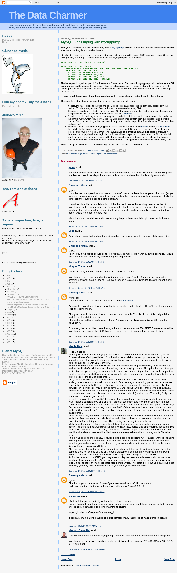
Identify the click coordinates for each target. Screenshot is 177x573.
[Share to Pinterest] (124, 150)
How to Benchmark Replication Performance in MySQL (28, 355)
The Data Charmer (48, 15)
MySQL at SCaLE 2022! (13, 373)
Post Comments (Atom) (87, 565)
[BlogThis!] (114, 150)
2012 (8, 323)
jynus (72, 167)
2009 (8, 331)
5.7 (68, 154)
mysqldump (101, 154)
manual (144, 126)
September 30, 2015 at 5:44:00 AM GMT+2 (86, 492)
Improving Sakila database (18, 302)
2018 (8, 278)
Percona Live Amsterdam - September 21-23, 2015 (28, 299)
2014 (8, 317)
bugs (80, 154)
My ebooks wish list (11, 106)
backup (74, 154)
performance (112, 154)
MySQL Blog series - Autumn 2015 (18, 40)
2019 (8, 275)
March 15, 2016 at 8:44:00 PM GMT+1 (85, 526)
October (11, 292)
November (12, 289)
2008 (8, 334)
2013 (8, 320)
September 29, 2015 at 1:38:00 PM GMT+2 (86, 342)
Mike (71, 230)
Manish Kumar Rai (79, 530)
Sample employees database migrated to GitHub (27, 304)
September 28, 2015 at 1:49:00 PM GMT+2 (86, 181)
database (86, 154)
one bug (127, 113)
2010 (8, 328)
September (12, 294)
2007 (8, 337)
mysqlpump (118, 47)
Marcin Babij (76, 346)
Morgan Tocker (77, 266)
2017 (8, 281)
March (10, 315)
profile (5, 253)
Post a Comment (68, 555)
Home (118, 559)
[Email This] (111, 150)
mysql (93, 154)
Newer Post (66, 559)
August (10, 309)
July (9, 312)
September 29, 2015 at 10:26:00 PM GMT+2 (87, 471)
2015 (8, 286)
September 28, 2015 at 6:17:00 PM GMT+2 (86, 262)
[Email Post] (107, 150)
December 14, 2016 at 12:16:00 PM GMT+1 (87, 549)
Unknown (74, 496)
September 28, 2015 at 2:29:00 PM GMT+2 (86, 226)
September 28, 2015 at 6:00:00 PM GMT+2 (86, 241)
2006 (8, 339)
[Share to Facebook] (120, 150)
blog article (163, 126)
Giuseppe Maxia (78, 185)
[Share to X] (117, 150)
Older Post (169, 559)
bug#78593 (126, 300)
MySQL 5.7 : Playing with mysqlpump (22, 297)
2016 (8, 284)
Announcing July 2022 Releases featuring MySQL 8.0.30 (28, 357)
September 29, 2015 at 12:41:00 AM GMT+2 (87, 288)
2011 (8, 325)
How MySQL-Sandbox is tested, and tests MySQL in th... (31, 307)
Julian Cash (18, 180)
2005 (8, 342)
